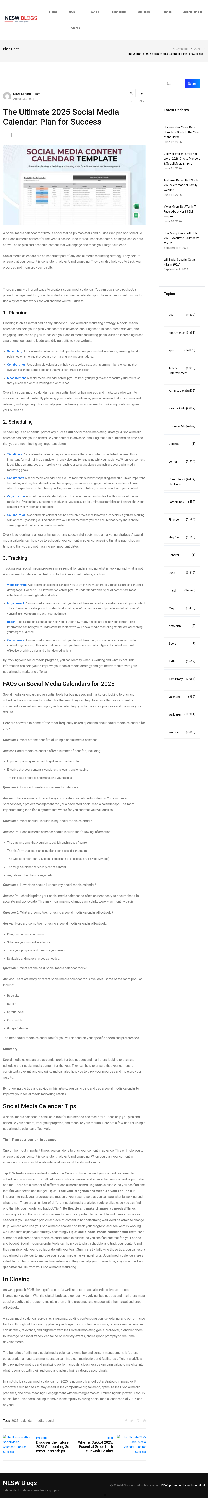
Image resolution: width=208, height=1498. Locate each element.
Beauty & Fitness (182, 408)
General (182, 555)
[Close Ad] (105, 1495)
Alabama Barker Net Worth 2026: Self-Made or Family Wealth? (181, 185)
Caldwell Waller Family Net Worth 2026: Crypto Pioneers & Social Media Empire (182, 158)
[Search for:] (178, 83)
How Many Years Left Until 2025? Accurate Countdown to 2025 (181, 238)
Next (110, 1437)
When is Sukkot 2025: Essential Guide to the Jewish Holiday (95, 1446)
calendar (27, 1421)
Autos (95, 11)
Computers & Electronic (182, 481)
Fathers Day (182, 502)
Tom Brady (182, 679)
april (182, 350)
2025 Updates (74, 20)
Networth (182, 626)
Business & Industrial (182, 426)
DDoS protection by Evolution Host (183, 1485)
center (182, 461)
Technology (118, 11)
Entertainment (192, 11)
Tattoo (182, 661)
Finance (166, 11)
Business (143, 11)
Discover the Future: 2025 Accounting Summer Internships (52, 1446)
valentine (182, 696)
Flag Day (182, 537)
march (182, 590)
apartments (182, 332)
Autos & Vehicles (182, 390)
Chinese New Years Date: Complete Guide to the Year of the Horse (181, 132)
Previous (41, 1437)
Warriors (182, 732)
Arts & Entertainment (182, 370)
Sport (182, 643)
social (50, 1421)
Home (53, 11)
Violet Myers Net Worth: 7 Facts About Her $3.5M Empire (180, 211)
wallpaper (182, 714)
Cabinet (182, 444)
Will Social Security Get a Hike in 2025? (179, 262)
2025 (15, 1421)
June (182, 572)
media (39, 1421)
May (182, 608)
